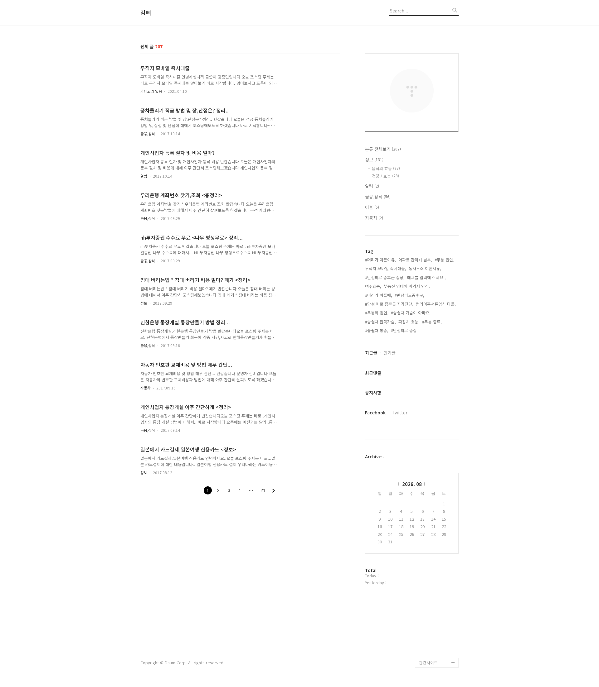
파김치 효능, (409, 322)
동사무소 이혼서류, (425, 268)
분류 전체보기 (383, 149)
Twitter (399, 412)
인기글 (389, 353)
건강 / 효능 (385, 176)
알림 (143, 176)
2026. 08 (412, 484)
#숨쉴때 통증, (376, 330)
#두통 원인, (444, 260)
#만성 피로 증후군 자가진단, (389, 304)
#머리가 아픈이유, (380, 260)
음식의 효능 (386, 168)
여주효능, (373, 286)
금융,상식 (147, 133)
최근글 (371, 353)
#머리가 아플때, (378, 295)
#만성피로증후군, (409, 295)
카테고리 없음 (151, 91)
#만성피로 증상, (404, 330)
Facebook (375, 412)
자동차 (145, 387)
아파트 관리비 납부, (415, 260)
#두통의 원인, (376, 313)
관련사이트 (428, 663)
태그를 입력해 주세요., (426, 277)
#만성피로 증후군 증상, (385, 277)
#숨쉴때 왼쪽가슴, (380, 322)
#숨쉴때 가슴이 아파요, (411, 313)
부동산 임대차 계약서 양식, (407, 286)
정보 (143, 303)
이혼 (372, 207)
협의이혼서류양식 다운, (436, 304)
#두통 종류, (432, 322)
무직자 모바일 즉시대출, (385, 268)
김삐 (145, 12)
